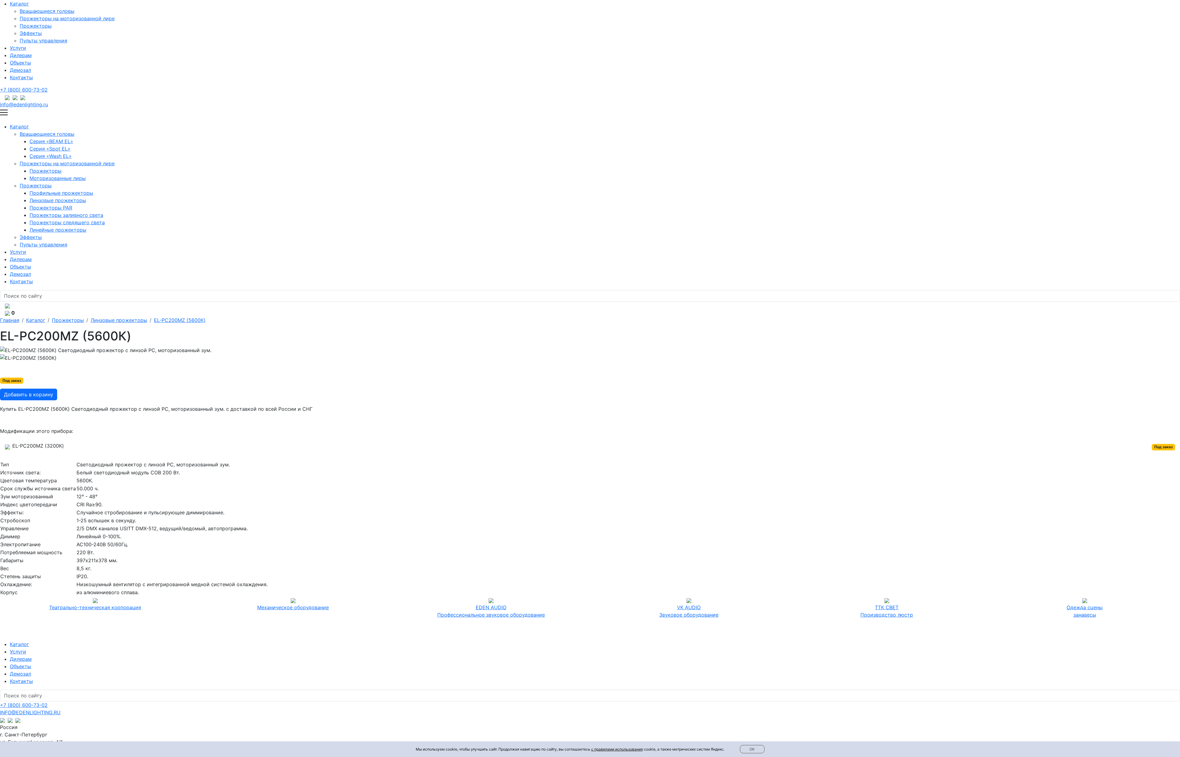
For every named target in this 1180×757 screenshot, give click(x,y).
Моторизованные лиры (58, 178)
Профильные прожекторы (61, 193)
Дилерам (21, 55)
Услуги (18, 48)
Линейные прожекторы (58, 230)
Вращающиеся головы (47, 11)
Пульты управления (43, 40)
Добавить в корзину (28, 394)
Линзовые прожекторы (58, 200)
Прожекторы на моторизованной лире (67, 18)
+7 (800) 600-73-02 (24, 90)
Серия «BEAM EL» (51, 141)
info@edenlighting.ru (24, 104)
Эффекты (31, 33)
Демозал (20, 70)
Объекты (20, 63)
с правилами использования (617, 749)
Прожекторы (36, 26)
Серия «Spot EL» (50, 149)
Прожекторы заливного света (66, 215)
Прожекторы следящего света (67, 222)
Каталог (19, 4)
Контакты (21, 77)
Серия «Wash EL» (51, 156)
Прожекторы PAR (51, 208)
